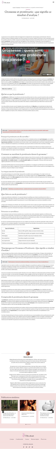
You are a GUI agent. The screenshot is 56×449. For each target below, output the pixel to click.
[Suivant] (53, 411)
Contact (27, 439)
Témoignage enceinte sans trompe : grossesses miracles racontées (46, 414)
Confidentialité (19, 439)
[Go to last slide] (3, 411)
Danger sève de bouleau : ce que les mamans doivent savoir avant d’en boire (9, 414)
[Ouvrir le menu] (53, 2)
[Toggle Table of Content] (14, 89)
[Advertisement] (28, 28)
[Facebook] (23, 447)
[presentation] (9, 405)
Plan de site (43, 439)
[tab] (26, 424)
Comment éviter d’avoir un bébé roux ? (28, 413)
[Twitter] (29, 447)
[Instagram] (32, 447)
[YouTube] (26, 447)
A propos (12, 439)
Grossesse (28, 9)
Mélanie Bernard (26, 18)
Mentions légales (35, 439)
